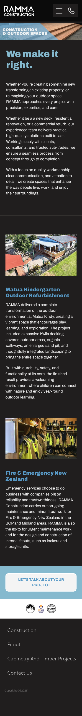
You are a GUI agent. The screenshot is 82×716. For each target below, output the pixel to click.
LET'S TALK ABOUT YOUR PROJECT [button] (41, 582)
